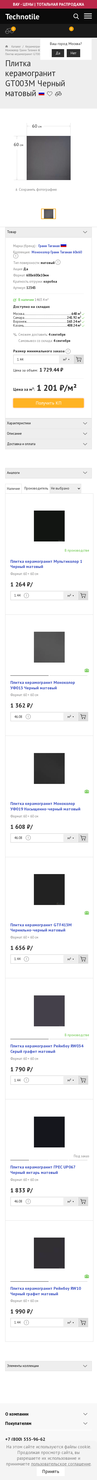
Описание (14, 433)
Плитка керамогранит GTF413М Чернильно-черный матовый (41, 927)
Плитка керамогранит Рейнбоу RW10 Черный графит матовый (45, 1291)
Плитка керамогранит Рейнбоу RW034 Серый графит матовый (46, 1048)
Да (58, 53)
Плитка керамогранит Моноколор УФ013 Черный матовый (42, 685)
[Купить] (79, 359)
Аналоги (13, 473)
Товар (11, 232)
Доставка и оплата (21, 444)
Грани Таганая (49, 246)
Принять (50, 1471)
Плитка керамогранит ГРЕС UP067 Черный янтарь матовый (42, 1169)
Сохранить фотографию (38, 189)
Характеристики (19, 423)
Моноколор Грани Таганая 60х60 (56, 252)
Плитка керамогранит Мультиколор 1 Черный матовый (46, 564)
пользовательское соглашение (61, 1464)
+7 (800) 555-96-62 (25, 1439)
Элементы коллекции (23, 1366)
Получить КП (49, 403)
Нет (73, 53)
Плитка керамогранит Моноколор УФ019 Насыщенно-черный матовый (45, 806)
